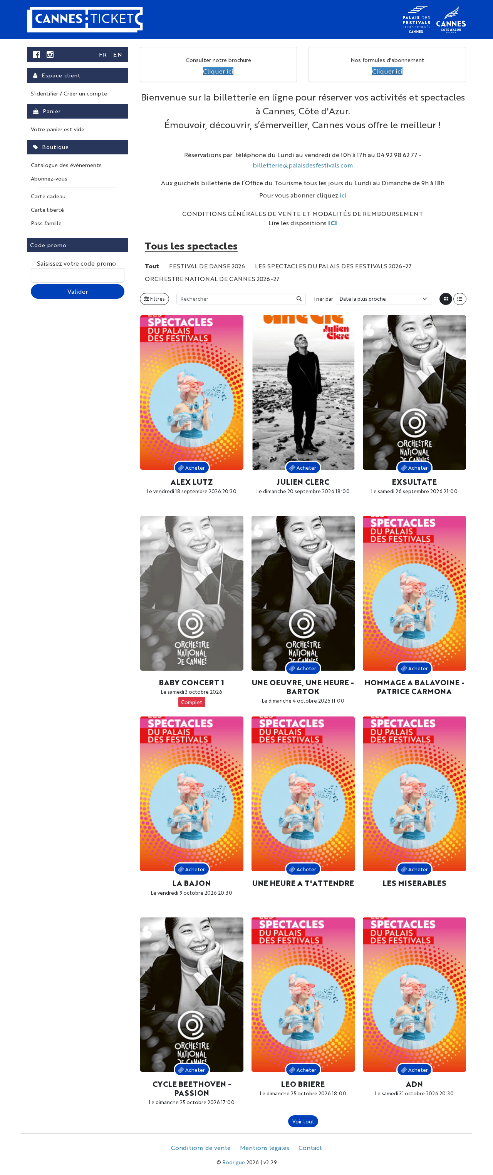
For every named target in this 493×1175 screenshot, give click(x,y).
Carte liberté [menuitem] (47, 209)
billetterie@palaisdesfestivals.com (303, 165)
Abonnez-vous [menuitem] (49, 178)
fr (103, 54)
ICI (332, 223)
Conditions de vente (201, 1147)
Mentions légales (264, 1147)
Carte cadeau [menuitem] (48, 195)
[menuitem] (37, 54)
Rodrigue (234, 1161)
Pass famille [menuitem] (46, 222)
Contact (310, 1147)
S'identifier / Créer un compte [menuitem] (69, 93)
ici (343, 195)
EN (117, 54)
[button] (218, 71)
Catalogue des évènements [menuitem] (66, 164)
